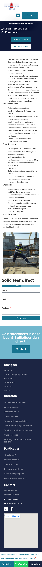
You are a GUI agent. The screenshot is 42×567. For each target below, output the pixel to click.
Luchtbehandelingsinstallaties (18, 425)
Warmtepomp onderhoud (15, 478)
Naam (4, 290)
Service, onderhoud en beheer (18, 430)
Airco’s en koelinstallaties (16, 421)
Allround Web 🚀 (29, 558)
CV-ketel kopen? (12, 464)
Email (4, 299)
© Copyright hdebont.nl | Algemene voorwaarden (20, 554)
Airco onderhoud (11, 459)
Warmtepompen (11, 407)
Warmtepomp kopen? (14, 473)
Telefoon (6, 308)
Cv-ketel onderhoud (13, 469)
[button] (18, 15)
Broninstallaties (11, 411)
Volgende (21, 318)
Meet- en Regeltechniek (15, 402)
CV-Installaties (11, 416)
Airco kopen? (10, 455)
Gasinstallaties (11, 435)
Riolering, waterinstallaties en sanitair (18, 440)
